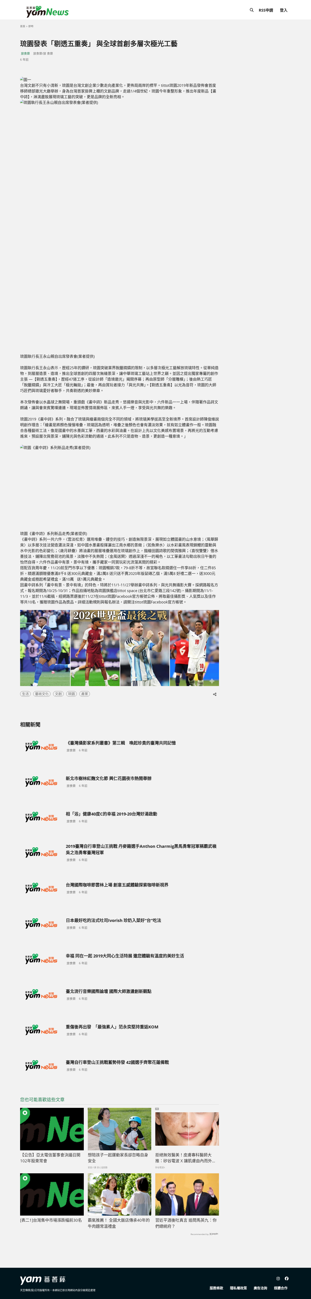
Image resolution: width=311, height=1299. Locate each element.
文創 (58, 694)
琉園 (71, 694)
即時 (30, 26)
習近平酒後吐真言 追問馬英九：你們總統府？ (186, 1223)
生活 (25, 694)
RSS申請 (266, 10)
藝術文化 (42, 694)
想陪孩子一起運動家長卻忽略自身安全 (118, 1158)
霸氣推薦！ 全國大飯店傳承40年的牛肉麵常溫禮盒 (119, 1223)
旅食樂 (25, 53)
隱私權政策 (238, 1288)
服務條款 (216, 1288)
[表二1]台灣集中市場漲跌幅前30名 (51, 1220)
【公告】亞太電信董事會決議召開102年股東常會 (50, 1158)
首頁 (22, 26)
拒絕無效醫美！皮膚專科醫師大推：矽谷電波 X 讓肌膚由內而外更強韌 (185, 1158)
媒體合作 (281, 1288)
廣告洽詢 (260, 1288)
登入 (284, 10)
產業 (84, 694)
